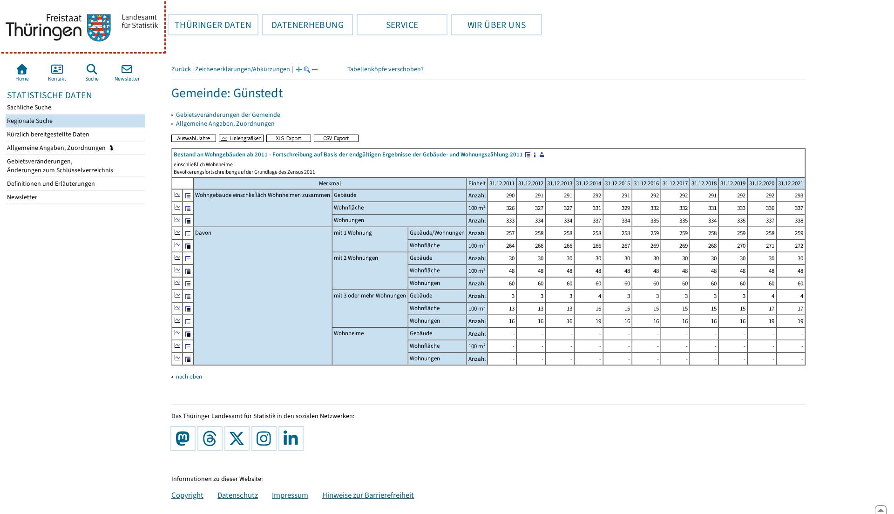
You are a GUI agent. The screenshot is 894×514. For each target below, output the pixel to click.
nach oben (189, 376)
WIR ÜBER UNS (488, 25)
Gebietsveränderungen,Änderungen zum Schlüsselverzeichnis (59, 166)
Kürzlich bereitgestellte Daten (47, 134)
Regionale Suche (29, 120)
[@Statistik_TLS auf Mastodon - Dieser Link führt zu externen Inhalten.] (184, 438)
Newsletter (21, 197)
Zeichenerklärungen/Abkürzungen (242, 69)
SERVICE (387, 25)
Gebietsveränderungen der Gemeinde (228, 114)
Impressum (290, 495)
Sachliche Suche (28, 107)
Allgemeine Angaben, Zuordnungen (57, 147)
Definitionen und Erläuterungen (50, 183)
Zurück (181, 69)
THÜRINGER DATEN (209, 25)
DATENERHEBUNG (303, 25)
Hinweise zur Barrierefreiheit (368, 495)
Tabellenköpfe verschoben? (385, 69)
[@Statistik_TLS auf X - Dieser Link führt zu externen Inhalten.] (238, 438)
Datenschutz (237, 495)
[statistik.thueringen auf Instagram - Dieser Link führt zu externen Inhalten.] (265, 438)
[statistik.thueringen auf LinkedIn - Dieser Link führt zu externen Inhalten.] (292, 438)
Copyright (187, 495)
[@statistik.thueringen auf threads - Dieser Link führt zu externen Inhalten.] (211, 438)
